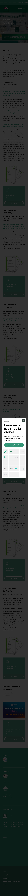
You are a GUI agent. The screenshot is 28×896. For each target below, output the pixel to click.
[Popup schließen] (23, 420)
